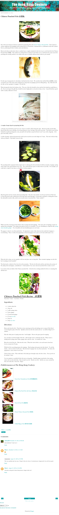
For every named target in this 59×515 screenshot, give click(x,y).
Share (3, 432)
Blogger (32, 511)
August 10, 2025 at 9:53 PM (17, 459)
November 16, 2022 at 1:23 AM (16, 450)
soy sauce (12, 320)
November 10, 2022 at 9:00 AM (17, 440)
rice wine (13, 316)
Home (29, 498)
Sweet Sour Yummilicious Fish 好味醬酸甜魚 (26, 379)
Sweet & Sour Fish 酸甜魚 (21, 403)
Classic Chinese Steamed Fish (41, 44)
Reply (5, 445)
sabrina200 (7, 440)
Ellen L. (3, 429)
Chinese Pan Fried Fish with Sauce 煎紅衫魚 (26, 391)
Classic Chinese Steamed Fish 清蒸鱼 (24, 412)
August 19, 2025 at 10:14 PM (15, 468)
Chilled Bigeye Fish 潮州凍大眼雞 (23, 423)
